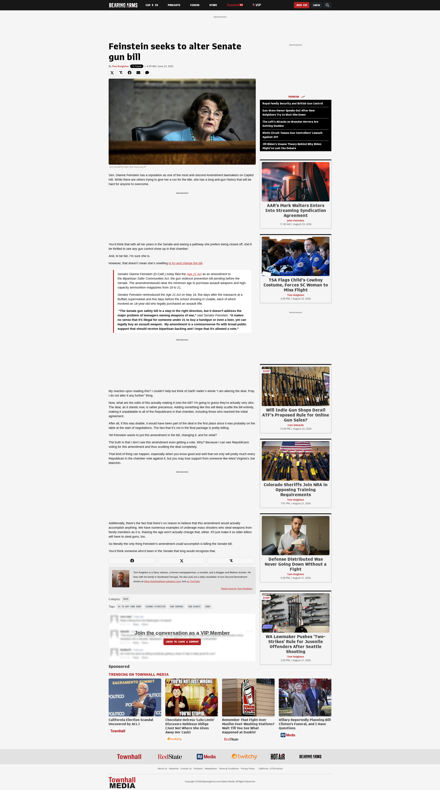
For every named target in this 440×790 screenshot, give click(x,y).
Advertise (174, 768)
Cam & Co (152, 5)
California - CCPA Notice (270, 768)
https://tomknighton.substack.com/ (162, 581)
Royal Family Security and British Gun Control (292, 103)
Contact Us (186, 768)
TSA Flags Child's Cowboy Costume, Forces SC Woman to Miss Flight (295, 285)
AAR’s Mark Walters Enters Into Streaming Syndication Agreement (295, 210)
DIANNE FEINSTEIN (155, 606)
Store (213, 5)
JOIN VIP (301, 5)
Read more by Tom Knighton (236, 588)
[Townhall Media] (122, 782)
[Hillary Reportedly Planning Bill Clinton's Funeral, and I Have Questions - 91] (305, 697)
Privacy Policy (248, 768)
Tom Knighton (120, 66)
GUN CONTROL (176, 606)
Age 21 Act (194, 274)
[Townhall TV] (235, 5)
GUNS (207, 606)
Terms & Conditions (229, 768)
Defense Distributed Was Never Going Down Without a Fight (296, 564)
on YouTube (193, 581)
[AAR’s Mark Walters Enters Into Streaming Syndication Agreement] (295, 181)
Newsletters (211, 768)
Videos (194, 5)
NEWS (125, 599)
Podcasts (174, 5)
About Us (162, 768)
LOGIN (316, 5)
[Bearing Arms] (123, 5)
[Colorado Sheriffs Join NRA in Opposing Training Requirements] (295, 461)
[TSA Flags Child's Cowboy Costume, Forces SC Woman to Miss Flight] (295, 256)
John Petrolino (295, 220)
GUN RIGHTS (194, 606)
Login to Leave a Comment (182, 641)
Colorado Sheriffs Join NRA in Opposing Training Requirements (296, 489)
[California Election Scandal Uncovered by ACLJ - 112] (135, 697)
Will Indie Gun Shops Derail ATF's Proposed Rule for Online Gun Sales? (295, 415)
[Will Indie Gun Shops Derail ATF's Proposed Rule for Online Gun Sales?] (295, 386)
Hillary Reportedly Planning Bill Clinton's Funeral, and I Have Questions (305, 724)
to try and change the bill (185, 263)
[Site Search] (327, 5)
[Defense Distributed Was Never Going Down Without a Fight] (295, 535)
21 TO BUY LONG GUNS (129, 606)
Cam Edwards (296, 425)
